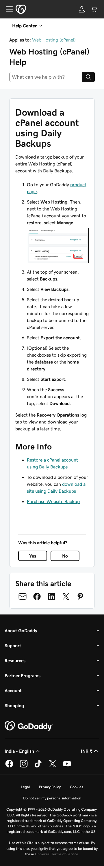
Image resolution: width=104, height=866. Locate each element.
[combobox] (45, 77)
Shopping (14, 705)
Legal (25, 787)
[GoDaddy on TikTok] (38, 766)
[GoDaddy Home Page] (29, 726)
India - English (19, 751)
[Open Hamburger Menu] (7, 9)
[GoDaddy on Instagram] (23, 766)
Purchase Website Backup (53, 501)
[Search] (88, 77)
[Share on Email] (22, 596)
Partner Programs (22, 675)
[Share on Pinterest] (80, 596)
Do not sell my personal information (52, 798)
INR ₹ (86, 751)
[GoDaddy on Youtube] (67, 766)
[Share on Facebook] (37, 596)
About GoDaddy (21, 630)
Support (13, 645)
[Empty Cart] (94, 9)
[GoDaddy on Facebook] (9, 766)
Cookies (76, 787)
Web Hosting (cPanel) (54, 39)
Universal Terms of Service (56, 854)
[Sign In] (81, 9)
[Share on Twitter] (66, 596)
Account (13, 690)
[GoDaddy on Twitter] (52, 766)
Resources (15, 660)
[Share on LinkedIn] (51, 596)
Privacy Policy (50, 787)
